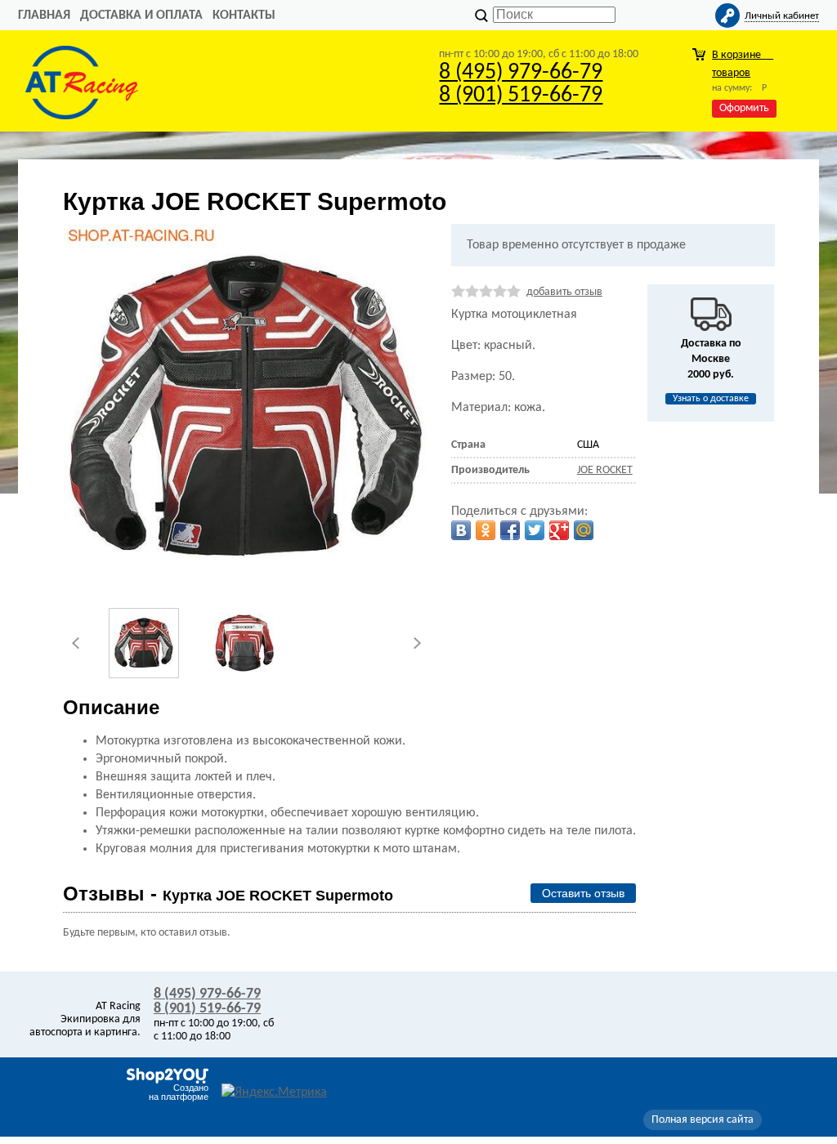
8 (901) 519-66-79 (520, 95)
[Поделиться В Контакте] (461, 530)
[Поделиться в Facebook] (510, 530)
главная (44, 15)
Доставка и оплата (141, 15)
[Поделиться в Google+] (559, 530)
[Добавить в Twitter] (534, 530)
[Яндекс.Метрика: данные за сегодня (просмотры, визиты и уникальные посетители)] (274, 1093)
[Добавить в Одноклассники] (485, 530)
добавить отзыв (564, 292)
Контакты (244, 15)
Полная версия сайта (702, 1120)
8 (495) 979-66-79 (520, 72)
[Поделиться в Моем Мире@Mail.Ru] (583, 530)
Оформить (744, 108)
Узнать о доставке (711, 399)
